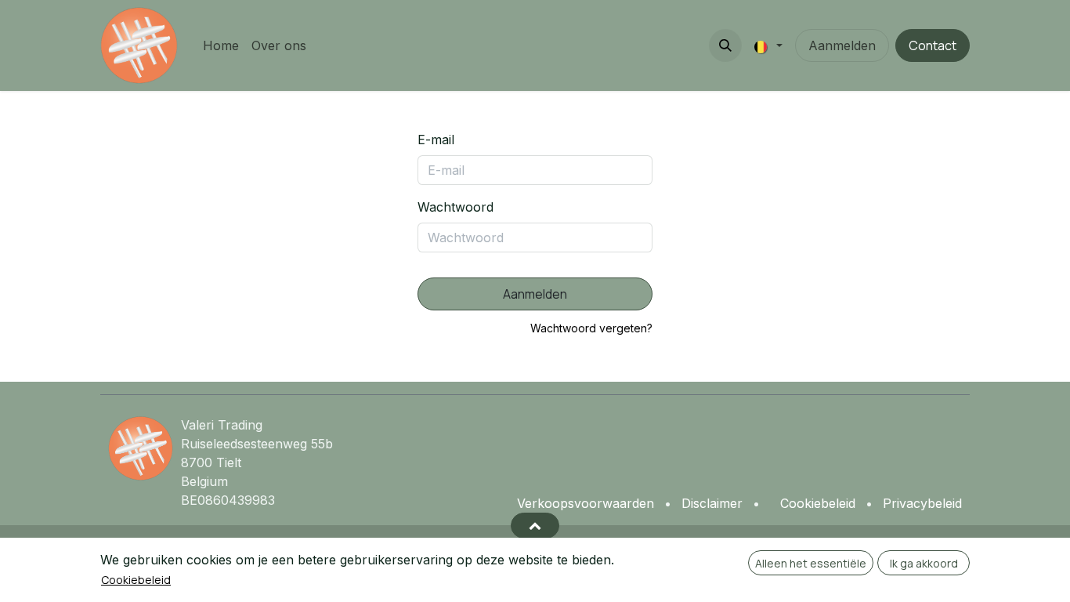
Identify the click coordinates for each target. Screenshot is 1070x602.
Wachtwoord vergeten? (591, 328)
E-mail (436, 139)
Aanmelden (842, 45)
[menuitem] (221, 45)
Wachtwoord (455, 207)
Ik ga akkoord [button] (924, 563)
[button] (725, 45)
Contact (932, 45)
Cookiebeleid (136, 579)
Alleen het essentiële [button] (810, 563)
